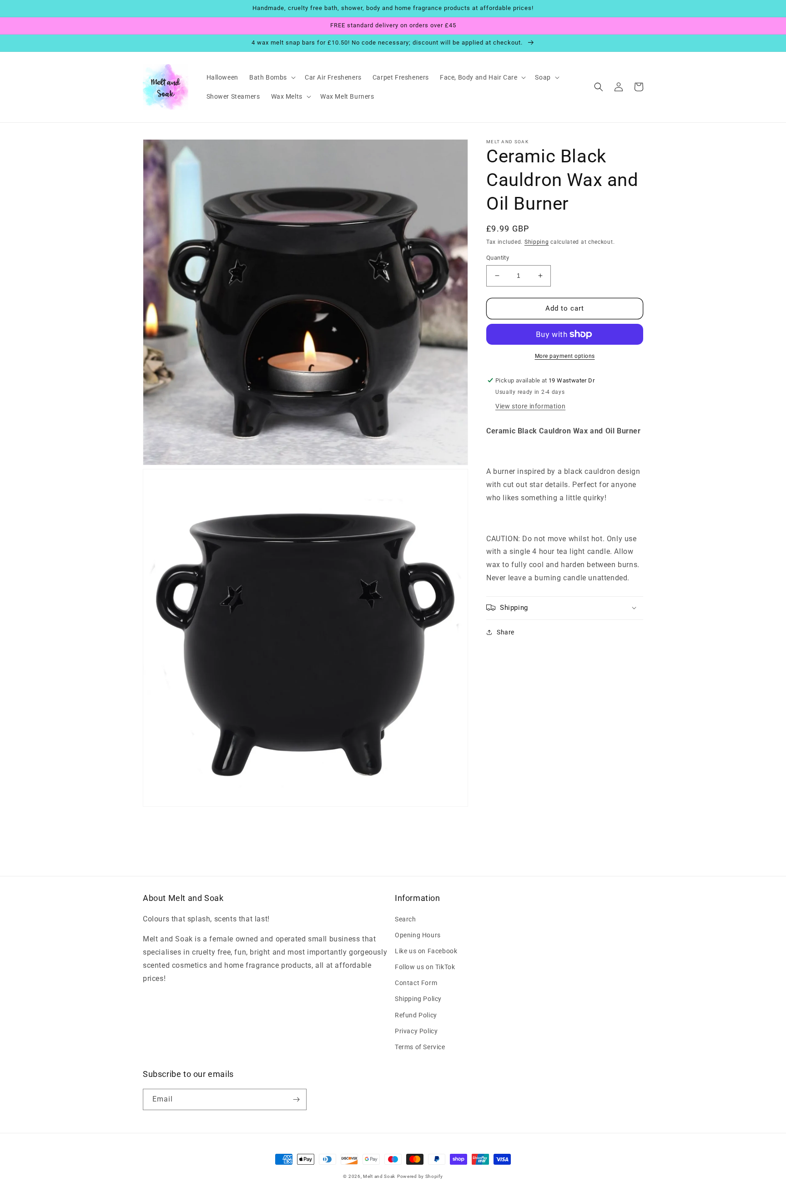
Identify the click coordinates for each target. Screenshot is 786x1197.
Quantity (497, 257)
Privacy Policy (416, 1031)
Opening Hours (418, 935)
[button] (271, 77)
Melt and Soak (379, 1176)
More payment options (565, 356)
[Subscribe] (296, 1099)
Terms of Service (420, 1047)
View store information (530, 405)
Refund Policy (416, 1015)
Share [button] (505, 631)
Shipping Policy (418, 998)
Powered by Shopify (420, 1176)
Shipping (536, 242)
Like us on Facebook (426, 951)
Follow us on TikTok (425, 967)
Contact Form (416, 982)
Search (405, 919)
